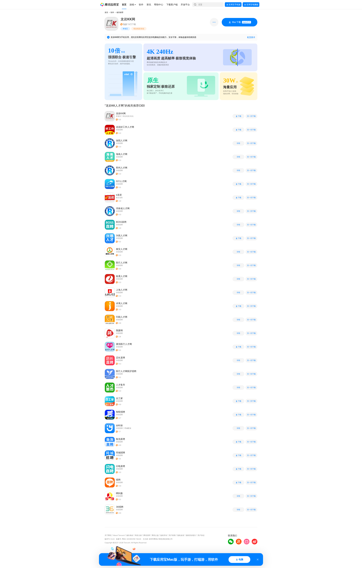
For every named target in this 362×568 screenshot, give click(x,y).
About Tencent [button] (119, 535)
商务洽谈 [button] (138, 535)
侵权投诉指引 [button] (191, 535)
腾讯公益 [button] (155, 535)
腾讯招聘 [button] (146, 535)
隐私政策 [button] (180, 535)
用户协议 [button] (201, 535)
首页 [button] (106, 12)
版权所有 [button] (163, 535)
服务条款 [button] (129, 535)
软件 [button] (112, 12)
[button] (109, 4)
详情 (238, 143)
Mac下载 (241, 22)
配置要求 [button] (251, 37)
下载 (239, 116)
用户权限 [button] (172, 535)
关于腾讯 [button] (108, 535)
